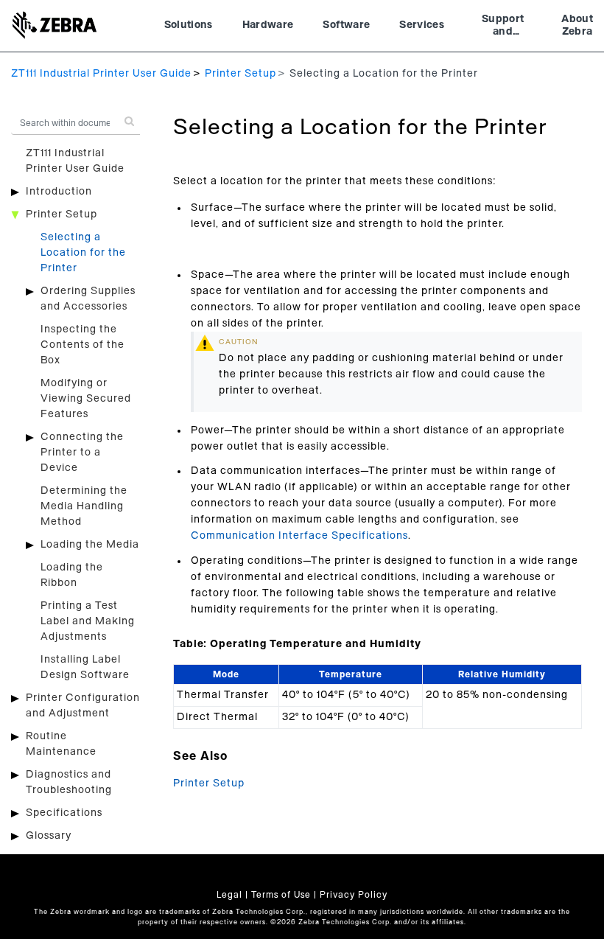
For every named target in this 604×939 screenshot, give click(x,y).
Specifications (64, 813)
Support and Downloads (503, 27)
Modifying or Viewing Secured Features (86, 398)
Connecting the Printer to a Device (82, 452)
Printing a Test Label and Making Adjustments (88, 621)
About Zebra (577, 26)
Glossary (48, 836)
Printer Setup (240, 74)
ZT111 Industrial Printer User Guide (101, 74)
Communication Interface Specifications (299, 536)
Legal (229, 894)
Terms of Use (281, 894)
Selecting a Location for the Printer (83, 252)
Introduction (59, 191)
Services (421, 25)
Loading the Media (90, 545)
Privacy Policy (353, 894)
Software (346, 25)
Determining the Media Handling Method (84, 506)
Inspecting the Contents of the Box (82, 345)
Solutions (188, 25)
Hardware (268, 25)
